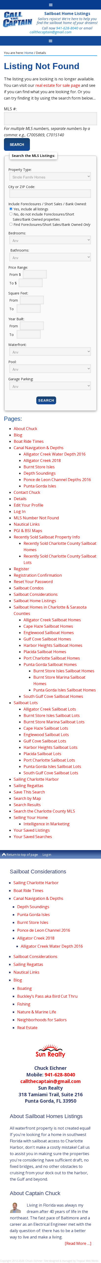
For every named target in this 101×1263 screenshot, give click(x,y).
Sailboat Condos (29, 588)
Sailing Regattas (28, 785)
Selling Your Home (31, 817)
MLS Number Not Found (36, 518)
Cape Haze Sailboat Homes (48, 626)
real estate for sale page (57, 85)
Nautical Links (27, 524)
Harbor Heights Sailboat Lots (50, 747)
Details (20, 498)
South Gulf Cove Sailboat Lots (51, 773)
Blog (18, 435)
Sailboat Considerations (36, 594)
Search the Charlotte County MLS (44, 811)
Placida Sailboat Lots (42, 753)
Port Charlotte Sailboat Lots (49, 760)
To (12, 308)
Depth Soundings (40, 473)
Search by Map (27, 798)
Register (21, 569)
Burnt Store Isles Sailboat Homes (63, 671)
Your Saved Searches (33, 836)
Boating (24, 988)
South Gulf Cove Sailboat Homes (53, 696)
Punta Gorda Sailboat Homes (50, 664)
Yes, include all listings (30, 209)
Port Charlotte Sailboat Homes (52, 658)
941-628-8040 (67, 28)
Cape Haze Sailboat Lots (46, 728)
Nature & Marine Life (36, 1012)
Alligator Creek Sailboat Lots (50, 709)
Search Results (27, 804)
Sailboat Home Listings (67, 13)
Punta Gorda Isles (40, 486)
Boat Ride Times (29, 441)
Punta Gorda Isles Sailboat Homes (64, 690)
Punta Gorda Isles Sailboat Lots (52, 766)
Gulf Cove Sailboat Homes (47, 639)
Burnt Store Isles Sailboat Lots (52, 715)
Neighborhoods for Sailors (42, 1019)
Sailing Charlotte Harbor (36, 779)
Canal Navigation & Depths (38, 447)
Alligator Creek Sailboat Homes (52, 620)
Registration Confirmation (38, 575)
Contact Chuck (27, 492)
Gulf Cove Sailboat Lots (45, 741)
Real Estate (27, 1027)
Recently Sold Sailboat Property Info (47, 537)
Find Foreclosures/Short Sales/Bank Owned (51, 224)
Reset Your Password (33, 581)
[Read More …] (78, 1243)
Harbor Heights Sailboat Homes (53, 645)
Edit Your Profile (28, 505)
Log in (47, 854)
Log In (19, 511)
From (14, 300)
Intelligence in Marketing (47, 824)
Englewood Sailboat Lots (46, 734)
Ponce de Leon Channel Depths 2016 (57, 479)
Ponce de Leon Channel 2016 (43, 930)
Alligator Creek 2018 (42, 460)
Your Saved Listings (32, 830)
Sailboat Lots (26, 702)
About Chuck (25, 428)
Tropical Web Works (87, 1261)
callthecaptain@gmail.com (51, 32)
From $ (15, 274)
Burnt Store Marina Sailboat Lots (54, 722)
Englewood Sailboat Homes (49, 632)
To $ (13, 283)
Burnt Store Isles (39, 467)
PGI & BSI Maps (28, 530)
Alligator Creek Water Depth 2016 (55, 454)
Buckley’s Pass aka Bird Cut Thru (47, 996)
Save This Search (29, 792)
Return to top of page (22, 854)
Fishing (23, 1004)
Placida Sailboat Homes (45, 651)
